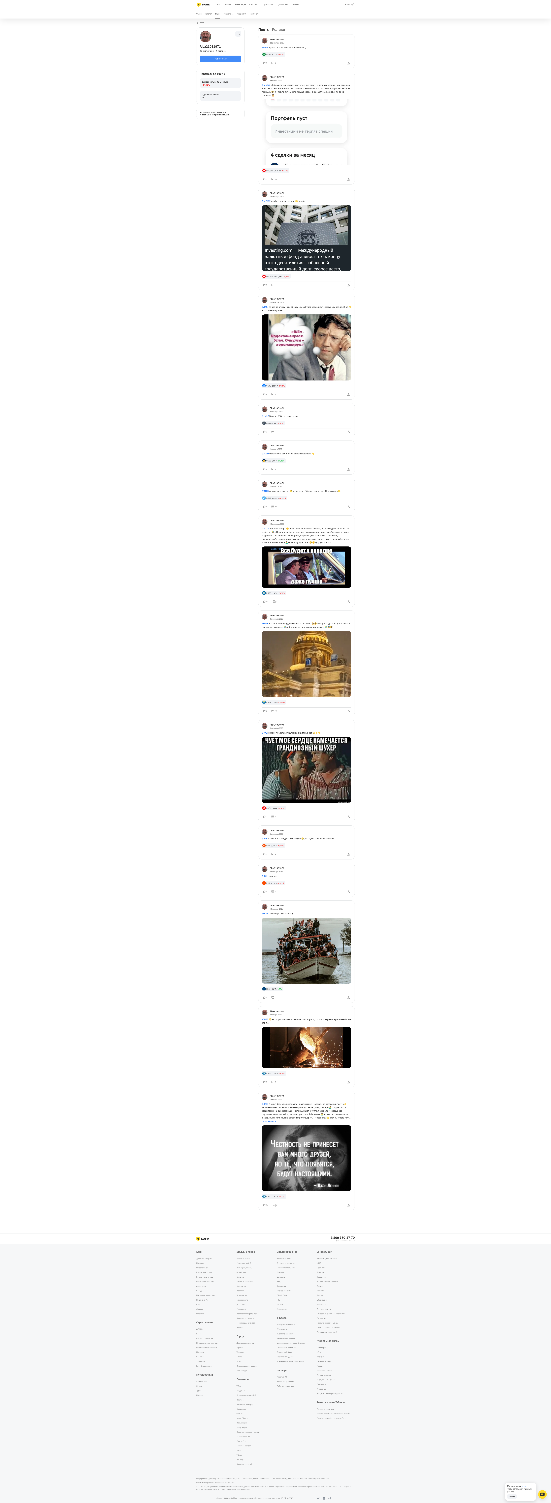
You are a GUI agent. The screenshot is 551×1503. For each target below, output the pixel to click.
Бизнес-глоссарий (244, 1464)
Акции (320, 1286)
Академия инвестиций (327, 1332)
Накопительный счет (205, 1295)
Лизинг (239, 1327)
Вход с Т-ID (241, 1390)
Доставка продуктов (245, 1343)
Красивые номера (324, 1370)
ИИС (319, 1263)
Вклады (199, 1290)
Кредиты (240, 1277)
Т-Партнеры (241, 1427)
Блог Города (241, 1370)
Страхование (204, 1322)
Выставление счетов (286, 1333)
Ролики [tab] (278, 29)
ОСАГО (199, 1329)
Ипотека (200, 1313)
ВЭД (279, 1281)
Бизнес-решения (284, 1290)
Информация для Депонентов (256, 1478)
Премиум (200, 1263)
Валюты (320, 1290)
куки (524, 1486)
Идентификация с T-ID (246, 1395)
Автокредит (201, 1286)
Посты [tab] (264, 29)
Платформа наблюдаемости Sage (331, 1418)
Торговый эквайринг (285, 1267)
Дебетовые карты (204, 1258)
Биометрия (241, 1409)
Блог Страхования (204, 1366)
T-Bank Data (282, 1295)
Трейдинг (321, 1272)
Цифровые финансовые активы (331, 1313)
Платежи (240, 1399)
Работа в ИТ (282, 1377)
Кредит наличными (204, 1277)
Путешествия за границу (207, 1343)
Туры (198, 1390)
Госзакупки (241, 1286)
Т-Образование (243, 1436)
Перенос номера (324, 1361)
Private (199, 1304)
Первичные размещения (327, 1323)
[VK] (318, 1498)
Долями (199, 1309)
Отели (199, 1386)
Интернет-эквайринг (286, 1324)
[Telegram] (329, 1498)
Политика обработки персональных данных (215, 1482)
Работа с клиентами (285, 1386)
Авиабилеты (201, 1381)
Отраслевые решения (286, 1347)
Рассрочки (241, 1309)
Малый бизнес (245, 1252)
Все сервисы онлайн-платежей (290, 1361)
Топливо (240, 1352)
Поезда (199, 1395)
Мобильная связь (328, 1341)
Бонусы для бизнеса (245, 1318)
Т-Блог (239, 1455)
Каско (198, 1333)
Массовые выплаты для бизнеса (291, 1343)
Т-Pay (238, 1386)
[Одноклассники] (324, 1498)
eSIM (319, 1352)
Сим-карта (321, 1347)
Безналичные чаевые (286, 1338)
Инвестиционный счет (327, 1258)
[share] (348, 63)
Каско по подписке (204, 1338)
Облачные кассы (284, 1329)
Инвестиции (324, 1252)
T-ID (278, 1300)
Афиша (239, 1347)
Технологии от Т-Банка (331, 1402)
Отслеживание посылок (246, 1366)
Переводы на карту (244, 1404)
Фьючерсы (321, 1304)
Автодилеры (282, 1309)
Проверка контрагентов (246, 1313)
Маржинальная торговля (327, 1281)
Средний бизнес (287, 1252)
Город (240, 1336)
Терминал (321, 1277)
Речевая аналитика (325, 1409)
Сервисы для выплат (286, 1263)
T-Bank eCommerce (244, 1281)
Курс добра (241, 1441)
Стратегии (321, 1318)
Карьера (282, 1370)
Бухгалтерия (241, 1295)
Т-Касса (282, 1318)
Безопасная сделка (285, 1356)
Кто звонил (321, 1389)
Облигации (322, 1300)
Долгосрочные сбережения (329, 1327)
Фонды (320, 1295)
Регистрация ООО (244, 1267)
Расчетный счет (243, 1258)
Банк (199, 1252)
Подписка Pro (202, 1300)
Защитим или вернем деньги (330, 1393)
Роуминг (320, 1366)
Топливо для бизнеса (245, 1323)
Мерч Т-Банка (242, 1418)
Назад (201, 23)
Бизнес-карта (242, 1300)
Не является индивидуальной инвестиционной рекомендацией (301, 1478)
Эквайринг (241, 1272)
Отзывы (239, 1413)
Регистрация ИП (243, 1263)
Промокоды (241, 1422)
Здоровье (200, 1361)
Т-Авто (239, 1356)
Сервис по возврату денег (247, 1432)
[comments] (273, 285)
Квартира (200, 1356)
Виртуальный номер (325, 1379)
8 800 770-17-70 (343, 1238)
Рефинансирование (205, 1281)
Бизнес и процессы (285, 1381)
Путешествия (204, 1375)
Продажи (240, 1290)
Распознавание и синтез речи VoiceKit (333, 1413)
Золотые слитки (324, 1309)
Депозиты (240, 1304)
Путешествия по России (206, 1347)
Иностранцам (202, 1267)
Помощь (240, 1459)
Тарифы (320, 1356)
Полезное (242, 1379)
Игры (238, 1361)
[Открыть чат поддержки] (542, 1494)
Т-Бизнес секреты (244, 1445)
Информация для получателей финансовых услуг (217, 1478)
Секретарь (321, 1384)
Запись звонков (324, 1375)
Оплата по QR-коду (285, 1352)
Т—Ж (238, 1450)
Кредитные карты (204, 1272)
